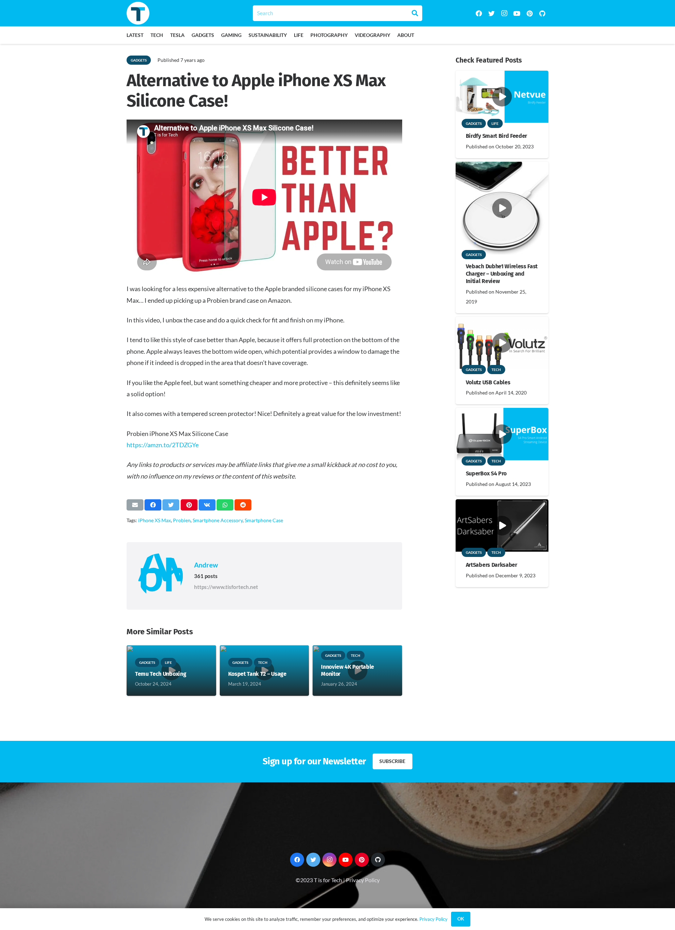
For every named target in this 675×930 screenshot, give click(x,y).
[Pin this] (189, 505)
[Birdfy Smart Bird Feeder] (502, 75)
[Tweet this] (170, 505)
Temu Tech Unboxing (160, 674)
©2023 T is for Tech (319, 880)
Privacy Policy (363, 880)
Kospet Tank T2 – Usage (257, 674)
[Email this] (135, 505)
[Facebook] (478, 13)
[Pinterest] (529, 13)
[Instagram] (504, 13)
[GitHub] (542, 13)
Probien (182, 520)
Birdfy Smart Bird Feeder (496, 136)
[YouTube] (516, 13)
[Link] (138, 13)
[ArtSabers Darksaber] (502, 504)
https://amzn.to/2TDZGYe (163, 445)
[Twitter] (491, 13)
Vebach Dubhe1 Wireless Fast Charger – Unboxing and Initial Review (502, 273)
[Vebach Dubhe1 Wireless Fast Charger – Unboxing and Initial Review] (502, 166)
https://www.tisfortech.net (226, 587)
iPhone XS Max (154, 520)
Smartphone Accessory (218, 520)
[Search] (415, 13)
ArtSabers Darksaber (491, 565)
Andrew (206, 565)
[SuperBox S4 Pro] (502, 412)
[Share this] (152, 505)
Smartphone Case (264, 520)
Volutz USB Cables (488, 382)
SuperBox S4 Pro (486, 473)
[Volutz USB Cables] (502, 321)
